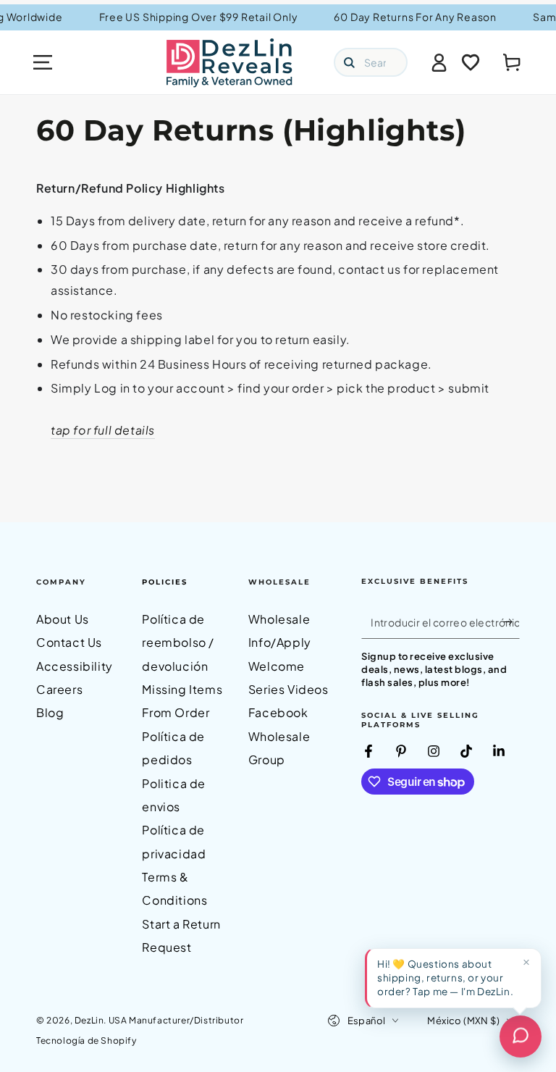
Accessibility (74, 666)
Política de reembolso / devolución (178, 642)
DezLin (89, 1020)
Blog (50, 712)
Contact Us (69, 642)
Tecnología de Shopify (86, 1040)
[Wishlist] (470, 62)
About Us (62, 619)
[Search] (349, 62)
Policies (165, 582)
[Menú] (42, 62)
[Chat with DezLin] (521, 1037)
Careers (59, 689)
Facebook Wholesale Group (279, 736)
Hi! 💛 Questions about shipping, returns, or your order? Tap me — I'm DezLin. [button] (445, 977)
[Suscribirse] (511, 622)
